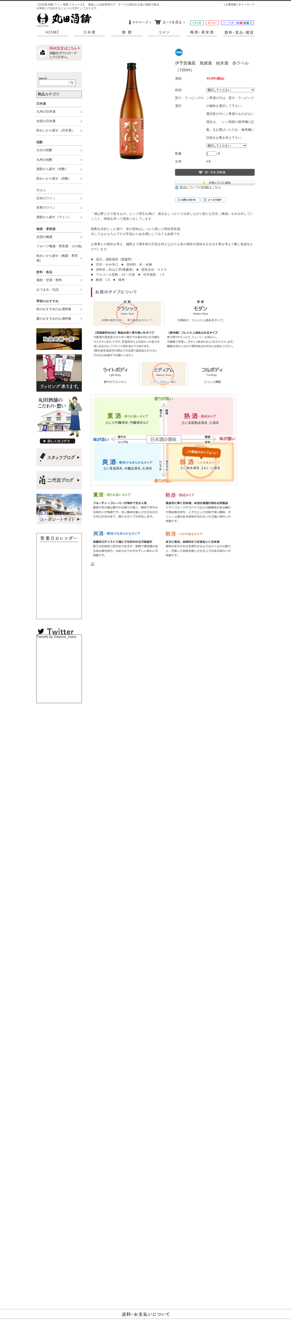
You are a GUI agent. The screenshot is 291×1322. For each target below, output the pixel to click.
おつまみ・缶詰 (47, 289)
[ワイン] (164, 33)
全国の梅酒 (44, 237)
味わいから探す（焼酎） (53, 178)
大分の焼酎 (44, 150)
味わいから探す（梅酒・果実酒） (57, 258)
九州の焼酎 (44, 159)
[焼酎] (127, 33)
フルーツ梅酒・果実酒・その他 (58, 246)
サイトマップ (246, 4)
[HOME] (52, 33)
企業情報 (230, 4)
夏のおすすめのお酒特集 (53, 318)
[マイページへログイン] (139, 22)
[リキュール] (201, 33)
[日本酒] (89, 33)
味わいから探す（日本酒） (55, 130)
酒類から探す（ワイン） (53, 217)
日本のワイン (45, 198)
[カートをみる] (170, 22)
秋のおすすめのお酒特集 (53, 309)
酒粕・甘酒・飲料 (49, 280)
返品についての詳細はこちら (200, 187)
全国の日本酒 (45, 121)
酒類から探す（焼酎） (52, 169)
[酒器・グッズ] (239, 33)
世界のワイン (45, 207)
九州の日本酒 (45, 111)
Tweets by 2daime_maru (56, 637)
